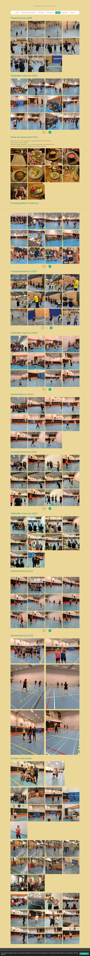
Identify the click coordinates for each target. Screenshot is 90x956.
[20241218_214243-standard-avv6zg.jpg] (36, 361)
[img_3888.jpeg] (19, 883)
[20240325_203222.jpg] (71, 497)
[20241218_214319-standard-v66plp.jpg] (36, 344)
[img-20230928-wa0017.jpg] (53, 619)
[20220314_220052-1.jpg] (19, 830)
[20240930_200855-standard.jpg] (53, 422)
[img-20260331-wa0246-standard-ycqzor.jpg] (71, 29)
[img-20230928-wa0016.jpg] (36, 585)
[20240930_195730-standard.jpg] (36, 422)
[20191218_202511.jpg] (19, 918)
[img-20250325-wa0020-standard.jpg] (53, 282)
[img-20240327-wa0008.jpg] (19, 480)
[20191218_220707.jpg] (19, 901)
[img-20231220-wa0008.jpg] (71, 542)
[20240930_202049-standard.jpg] (19, 440)
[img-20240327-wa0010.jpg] (71, 480)
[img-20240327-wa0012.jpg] (19, 497)
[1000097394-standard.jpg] (71, 156)
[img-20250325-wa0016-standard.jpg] (36, 299)
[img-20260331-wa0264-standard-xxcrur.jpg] (53, 63)
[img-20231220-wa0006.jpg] (19, 542)
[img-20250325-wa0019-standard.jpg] (71, 282)
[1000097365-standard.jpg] (53, 238)
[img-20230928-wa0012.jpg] (19, 619)
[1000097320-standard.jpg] (36, 255)
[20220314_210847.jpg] (71, 795)
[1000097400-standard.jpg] (36, 191)
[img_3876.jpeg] (53, 848)
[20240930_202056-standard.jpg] (53, 440)
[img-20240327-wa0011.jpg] (53, 480)
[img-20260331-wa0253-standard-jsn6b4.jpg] (36, 29)
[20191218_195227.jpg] (71, 918)
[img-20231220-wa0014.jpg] (53, 524)
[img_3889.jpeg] (36, 883)
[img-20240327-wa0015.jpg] (53, 497)
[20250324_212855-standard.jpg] (71, 317)
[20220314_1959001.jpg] (36, 795)
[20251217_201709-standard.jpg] (53, 86)
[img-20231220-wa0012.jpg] (36, 524)
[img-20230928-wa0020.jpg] (53, 585)
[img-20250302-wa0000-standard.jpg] (19, 344)
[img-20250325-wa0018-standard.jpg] (19, 299)
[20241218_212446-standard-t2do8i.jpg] (36, 378)
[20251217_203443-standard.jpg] (71, 104)
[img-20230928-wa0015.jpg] (19, 602)
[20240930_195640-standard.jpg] (53, 405)
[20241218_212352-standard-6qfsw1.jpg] (53, 378)
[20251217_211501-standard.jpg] (36, 121)
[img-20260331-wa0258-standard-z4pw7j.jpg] (71, 46)
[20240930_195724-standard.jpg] (19, 422)
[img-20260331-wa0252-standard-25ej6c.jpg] (36, 46)
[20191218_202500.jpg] (71, 901)
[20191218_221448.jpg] (53, 918)
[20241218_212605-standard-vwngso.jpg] (19, 378)
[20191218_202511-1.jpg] (19, 935)
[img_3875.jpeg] (36, 848)
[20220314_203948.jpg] (53, 795)
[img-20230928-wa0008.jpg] (71, 619)
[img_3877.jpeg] (71, 848)
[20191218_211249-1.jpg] (53, 935)
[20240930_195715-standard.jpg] (71, 405)
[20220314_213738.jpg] (19, 813)
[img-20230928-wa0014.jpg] (53, 602)
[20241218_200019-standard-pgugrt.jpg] (71, 378)
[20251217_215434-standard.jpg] (71, 121)
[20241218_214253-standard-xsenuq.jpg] (53, 344)
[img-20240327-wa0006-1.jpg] (36, 463)
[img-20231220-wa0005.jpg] (53, 542)
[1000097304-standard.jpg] (53, 221)
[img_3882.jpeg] (19, 865)
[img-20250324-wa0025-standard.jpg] (19, 317)
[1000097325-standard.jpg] (71, 255)
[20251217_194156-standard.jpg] (36, 86)
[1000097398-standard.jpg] (71, 174)
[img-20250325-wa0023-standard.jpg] (19, 282)
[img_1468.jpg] (19, 795)
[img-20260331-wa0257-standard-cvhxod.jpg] (19, 63)
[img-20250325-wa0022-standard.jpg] (36, 282)
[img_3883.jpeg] (36, 865)
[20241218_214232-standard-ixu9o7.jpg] (19, 361)
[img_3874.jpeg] (19, 848)
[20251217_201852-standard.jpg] (36, 104)
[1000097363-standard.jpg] (19, 238)
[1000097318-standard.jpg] (19, 255)
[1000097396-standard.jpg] (36, 174)
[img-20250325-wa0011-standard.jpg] (71, 299)
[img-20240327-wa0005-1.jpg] (53, 463)
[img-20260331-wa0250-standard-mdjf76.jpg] (53, 46)
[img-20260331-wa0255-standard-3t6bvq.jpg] (53, 29)
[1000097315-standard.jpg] (71, 238)
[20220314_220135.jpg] (71, 813)
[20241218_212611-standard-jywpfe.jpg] (71, 361)
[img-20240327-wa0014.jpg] (36, 497)
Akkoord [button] (84, 953)
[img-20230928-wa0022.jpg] (19, 585)
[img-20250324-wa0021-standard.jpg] (36, 317)
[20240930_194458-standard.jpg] (36, 405)
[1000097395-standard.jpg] (19, 174)
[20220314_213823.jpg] (53, 813)
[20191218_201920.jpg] (53, 901)
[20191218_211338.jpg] (36, 918)
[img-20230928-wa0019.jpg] (36, 602)
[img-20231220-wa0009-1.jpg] (19, 559)
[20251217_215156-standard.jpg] (19, 86)
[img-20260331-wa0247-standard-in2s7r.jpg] (36, 63)
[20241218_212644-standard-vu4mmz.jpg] (53, 361)
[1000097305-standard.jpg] (71, 221)
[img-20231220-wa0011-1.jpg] (19, 524)
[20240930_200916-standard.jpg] (71, 422)
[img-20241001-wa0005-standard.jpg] (19, 405)
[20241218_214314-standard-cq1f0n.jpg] (71, 344)
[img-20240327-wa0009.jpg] (36, 480)
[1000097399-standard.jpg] (19, 191)
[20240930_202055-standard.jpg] (36, 440)
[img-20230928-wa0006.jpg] (71, 602)
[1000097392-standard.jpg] (36, 156)
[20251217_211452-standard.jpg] (19, 121)
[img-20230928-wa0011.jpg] (36, 619)
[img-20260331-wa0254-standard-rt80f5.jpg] (19, 29)
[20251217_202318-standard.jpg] (53, 104)
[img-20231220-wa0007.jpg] (36, 542)
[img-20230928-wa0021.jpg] (71, 585)
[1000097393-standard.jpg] (53, 156)
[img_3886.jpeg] (71, 865)
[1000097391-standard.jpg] (19, 156)
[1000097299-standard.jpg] (36, 221)
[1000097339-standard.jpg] (19, 221)
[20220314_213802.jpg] (36, 813)
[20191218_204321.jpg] (36, 935)
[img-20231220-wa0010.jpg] (71, 524)
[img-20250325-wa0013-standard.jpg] (53, 299)
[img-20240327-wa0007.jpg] (71, 463)
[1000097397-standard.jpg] (53, 174)
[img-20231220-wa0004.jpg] (36, 559)
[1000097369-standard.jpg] (53, 255)
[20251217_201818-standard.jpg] (19, 104)
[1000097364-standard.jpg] (36, 238)
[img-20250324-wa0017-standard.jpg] (53, 317)
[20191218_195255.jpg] (36, 901)
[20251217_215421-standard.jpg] (53, 121)
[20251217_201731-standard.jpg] (71, 86)
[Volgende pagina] (50, 132)
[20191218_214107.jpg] (71, 935)
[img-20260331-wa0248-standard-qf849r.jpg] (19, 46)
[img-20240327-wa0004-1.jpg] (19, 463)
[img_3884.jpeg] (53, 865)
